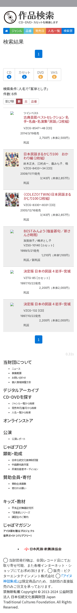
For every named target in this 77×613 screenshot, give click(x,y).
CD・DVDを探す (17, 397)
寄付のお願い (19, 488)
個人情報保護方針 (21, 382)
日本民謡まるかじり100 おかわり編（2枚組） (46, 155)
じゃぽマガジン (17, 525)
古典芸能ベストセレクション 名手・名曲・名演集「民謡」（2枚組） (47, 119)
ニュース (16, 368)
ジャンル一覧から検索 (23, 403)
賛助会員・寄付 (17, 477)
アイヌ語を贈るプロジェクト (18, 531)
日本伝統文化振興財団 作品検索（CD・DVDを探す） (38, 18)
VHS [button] (54, 74)
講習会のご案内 (20, 517)
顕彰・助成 (12, 453)
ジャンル (17, 31)
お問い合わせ (64, 2)
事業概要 (47, 2)
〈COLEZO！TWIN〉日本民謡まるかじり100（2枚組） (47, 196)
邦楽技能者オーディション (25, 469)
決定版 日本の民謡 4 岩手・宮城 (47, 271)
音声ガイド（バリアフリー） (17, 535)
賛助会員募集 (19, 483)
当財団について (17, 362)
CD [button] (9, 74)
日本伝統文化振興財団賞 (25, 460)
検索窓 (68, 31)
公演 (7, 432)
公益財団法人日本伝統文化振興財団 (5, 3)
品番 (29, 31)
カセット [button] (24, 74)
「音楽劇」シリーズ (21, 512)
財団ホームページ (34, 2)
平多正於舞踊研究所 (22, 508)
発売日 (39, 31)
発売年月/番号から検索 (24, 408)
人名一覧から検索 (21, 412)
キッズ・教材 (14, 501)
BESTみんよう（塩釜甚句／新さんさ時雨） (47, 233)
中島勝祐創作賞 (20, 464)
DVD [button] (40, 74)
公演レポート (18, 438)
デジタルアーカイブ (21, 390)
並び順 (9, 101)
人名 (54, 31)
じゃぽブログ (15, 447)
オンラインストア (18, 420)
